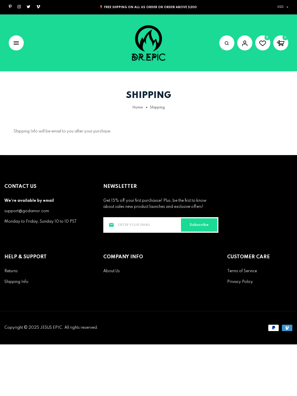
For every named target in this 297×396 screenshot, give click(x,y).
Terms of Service (242, 271)
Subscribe (199, 225)
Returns (11, 271)
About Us (111, 271)
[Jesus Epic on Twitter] (28, 7)
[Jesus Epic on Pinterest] (10, 7)
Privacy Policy (240, 282)
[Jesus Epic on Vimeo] (38, 7)
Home (137, 107)
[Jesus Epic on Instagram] (19, 7)
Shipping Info (16, 282)
